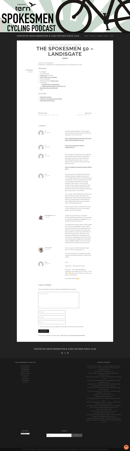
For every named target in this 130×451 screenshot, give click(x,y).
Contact (93, 36)
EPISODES (100, 36)
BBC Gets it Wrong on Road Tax (49, 88)
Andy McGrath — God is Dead (99, 411)
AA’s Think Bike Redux (100, 412)
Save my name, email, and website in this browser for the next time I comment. (62, 326)
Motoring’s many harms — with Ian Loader (100, 366)
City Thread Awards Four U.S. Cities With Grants (101, 398)
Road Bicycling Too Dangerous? (51, 84)
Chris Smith (25, 378)
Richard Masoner (25, 373)
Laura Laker (99, 409)
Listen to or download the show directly (51, 99)
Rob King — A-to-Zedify (100, 394)
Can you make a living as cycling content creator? (103, 367)
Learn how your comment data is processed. (72, 335)
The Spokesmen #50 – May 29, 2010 (48, 115)
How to (106, 36)
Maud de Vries (98, 371)
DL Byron (25, 376)
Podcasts (77, 45)
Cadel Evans (43, 75)
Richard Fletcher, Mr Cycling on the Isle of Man (100, 420)
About (87, 36)
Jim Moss (25, 382)
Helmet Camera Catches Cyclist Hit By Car (53, 86)
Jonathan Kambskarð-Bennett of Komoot (99, 418)
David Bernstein (66, 45)
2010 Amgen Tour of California (48, 77)
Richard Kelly (25, 375)
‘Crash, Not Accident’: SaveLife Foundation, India (101, 376)
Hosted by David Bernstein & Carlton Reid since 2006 (48, 36)
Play (111, 36)
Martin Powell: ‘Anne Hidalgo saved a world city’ (104, 373)
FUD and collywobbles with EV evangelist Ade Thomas (103, 380)
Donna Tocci (25, 371)
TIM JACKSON (25, 369)
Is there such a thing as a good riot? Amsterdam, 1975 (103, 387)
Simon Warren (99, 396)
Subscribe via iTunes (45, 97)
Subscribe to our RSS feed (47, 100)
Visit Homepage (65, 16)
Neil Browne (25, 380)
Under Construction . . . (84, 115)
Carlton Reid (48, 247)
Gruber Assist (54, 81)
